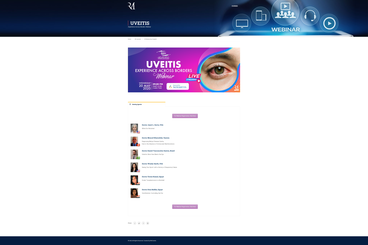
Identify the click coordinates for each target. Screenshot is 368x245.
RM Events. (153, 240)
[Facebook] (134, 223)
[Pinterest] (143, 223)
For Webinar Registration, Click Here (185, 116)
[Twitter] (139, 223)
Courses (235, 6)
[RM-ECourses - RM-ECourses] (131, 6)
